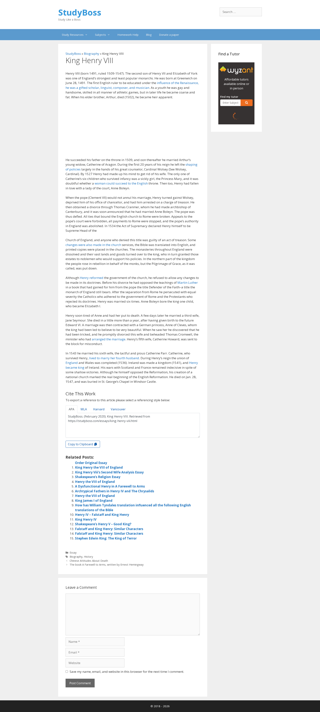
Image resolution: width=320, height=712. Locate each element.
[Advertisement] (133, 130)
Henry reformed (91, 278)
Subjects (100, 34)
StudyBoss (79, 12)
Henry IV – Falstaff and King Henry (102, 514)
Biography (91, 53)
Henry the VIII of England (95, 482)
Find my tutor (229, 96)
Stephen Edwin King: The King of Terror (106, 538)
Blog (149, 34)
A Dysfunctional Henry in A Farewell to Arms (110, 486)
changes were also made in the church (93, 245)
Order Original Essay (91, 463)
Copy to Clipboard (81, 444)
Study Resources (73, 34)
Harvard (98, 409)
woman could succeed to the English (121, 183)
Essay (73, 552)
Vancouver (118, 409)
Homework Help (128, 34)
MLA (84, 409)
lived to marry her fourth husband (114, 358)
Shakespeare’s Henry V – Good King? (103, 524)
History (88, 556)
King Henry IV (85, 519)
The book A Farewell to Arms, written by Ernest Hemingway (107, 564)
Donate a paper (169, 34)
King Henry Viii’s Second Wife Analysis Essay (109, 472)
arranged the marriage (108, 339)
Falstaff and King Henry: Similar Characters (109, 529)
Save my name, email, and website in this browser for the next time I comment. (127, 671)
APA (71, 409)
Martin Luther (187, 282)
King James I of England (93, 500)
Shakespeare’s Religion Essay (97, 477)
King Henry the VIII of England (99, 467)
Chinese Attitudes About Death (89, 560)
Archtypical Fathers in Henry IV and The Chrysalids (114, 491)
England (72, 363)
